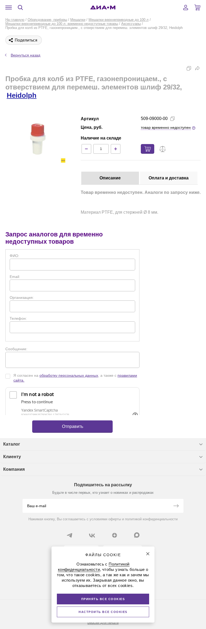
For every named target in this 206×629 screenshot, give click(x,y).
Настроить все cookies (103, 611)
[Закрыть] (147, 554)
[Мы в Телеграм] (69, 535)
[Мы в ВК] (92, 535)
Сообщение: (16, 349)
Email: (15, 276)
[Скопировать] (189, 68)
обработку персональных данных (68, 375)
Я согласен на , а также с (75, 377)
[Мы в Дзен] (114, 535)
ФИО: (14, 256)
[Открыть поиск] (20, 7)
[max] (137, 535)
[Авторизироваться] (185, 7)
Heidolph (21, 95)
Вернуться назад (25, 55)
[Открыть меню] (8, 7)
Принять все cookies (103, 599)
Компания (14, 469)
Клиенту (12, 456)
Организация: (22, 297)
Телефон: (18, 318)
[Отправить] (176, 506)
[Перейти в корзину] (197, 7)
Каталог (11, 444)
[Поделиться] (197, 68)
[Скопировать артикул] (172, 118)
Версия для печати (103, 623)
